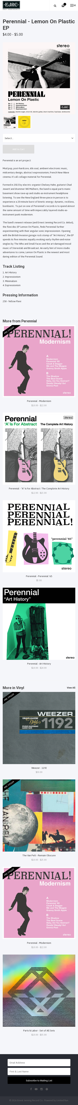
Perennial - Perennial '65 (39, 576)
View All (71, 688)
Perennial (29, 321)
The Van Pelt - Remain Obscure (39, 855)
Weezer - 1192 (39, 767)
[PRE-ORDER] (39, 360)
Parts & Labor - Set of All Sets (39, 1030)
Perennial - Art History (39, 663)
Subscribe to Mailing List (39, 1080)
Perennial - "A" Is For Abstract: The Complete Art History (39, 488)
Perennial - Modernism (39, 401)
